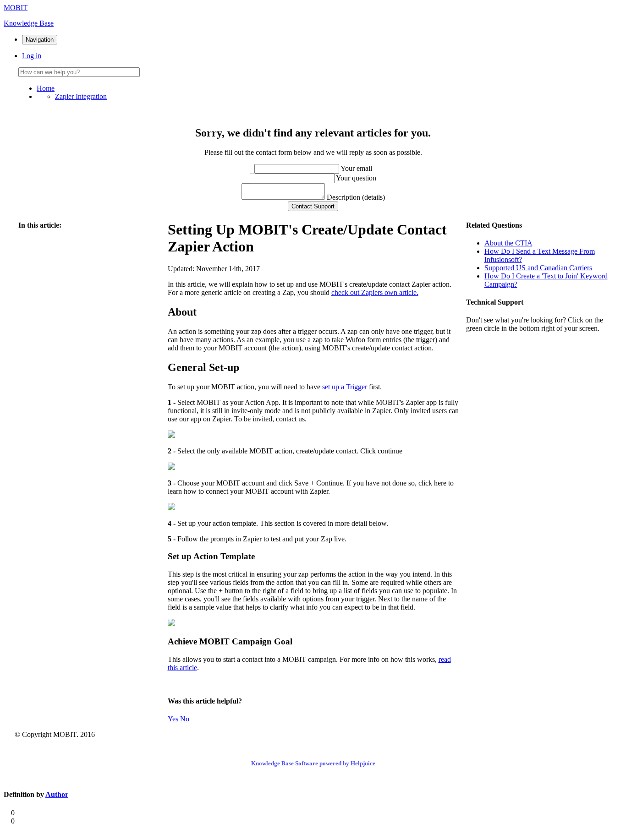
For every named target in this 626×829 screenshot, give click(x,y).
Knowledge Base (29, 23)
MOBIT (15, 7)
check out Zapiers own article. (374, 292)
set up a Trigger (344, 387)
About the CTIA (508, 243)
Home (46, 88)
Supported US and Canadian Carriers (538, 268)
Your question (356, 178)
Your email (356, 168)
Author (56, 794)
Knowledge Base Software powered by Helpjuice (313, 763)
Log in (31, 56)
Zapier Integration (81, 96)
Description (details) (356, 197)
